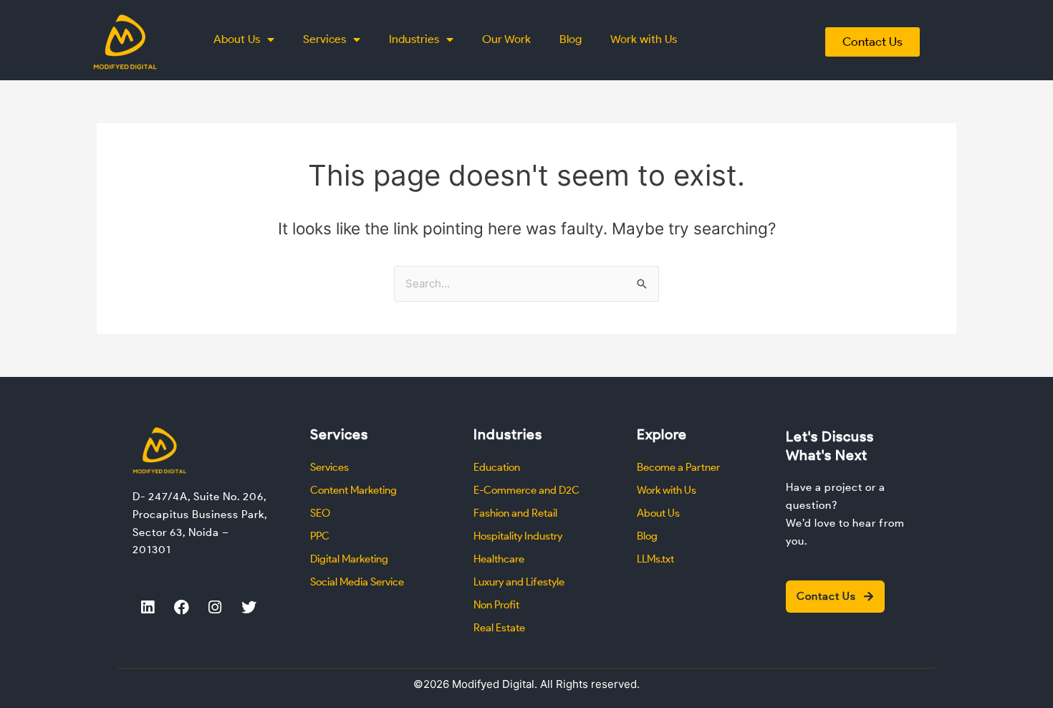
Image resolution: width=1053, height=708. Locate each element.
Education (496, 467)
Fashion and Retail (515, 513)
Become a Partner (678, 467)
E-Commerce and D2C (526, 490)
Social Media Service (357, 581)
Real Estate (499, 627)
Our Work (506, 39)
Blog (570, 39)
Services (324, 39)
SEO (320, 513)
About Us (236, 39)
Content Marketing (353, 490)
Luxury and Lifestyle (518, 581)
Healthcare (498, 558)
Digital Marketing (349, 558)
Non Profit (496, 604)
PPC (320, 536)
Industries (414, 39)
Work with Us (643, 39)
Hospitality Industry (517, 536)
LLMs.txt (655, 558)
